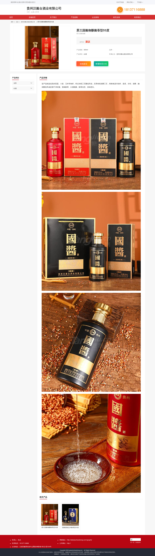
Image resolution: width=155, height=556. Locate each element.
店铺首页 (32, 17)
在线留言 (83, 63)
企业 (17, 22)
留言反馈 (116, 17)
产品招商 (74, 17)
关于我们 (53, 17)
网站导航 (130, 2)
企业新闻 (95, 17)
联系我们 (137, 17)
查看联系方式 (101, 63)
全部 (15, 83)
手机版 (139, 2)
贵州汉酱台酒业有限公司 (28, 22)
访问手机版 (120, 2)
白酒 (85, 54)
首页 (11, 17)
